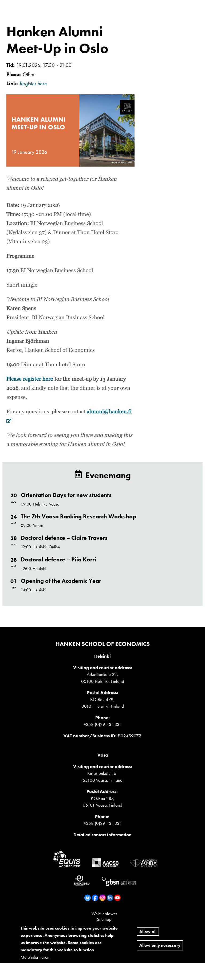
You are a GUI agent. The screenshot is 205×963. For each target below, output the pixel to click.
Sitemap (104, 919)
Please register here (30, 379)
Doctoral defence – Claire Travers (64, 538)
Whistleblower (104, 913)
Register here (33, 83)
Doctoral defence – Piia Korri (58, 559)
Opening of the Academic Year (61, 581)
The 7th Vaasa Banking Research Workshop (78, 516)
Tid (9, 65)
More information (35, 957)
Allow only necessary (159, 945)
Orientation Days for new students (66, 495)
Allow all (147, 931)
